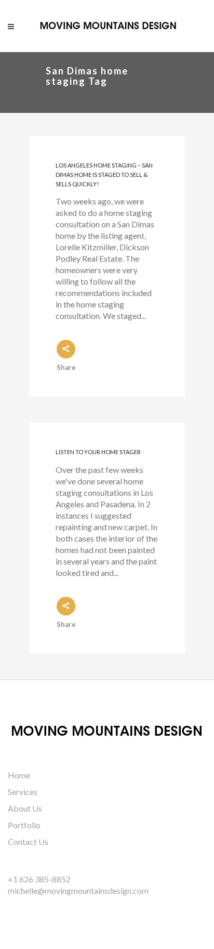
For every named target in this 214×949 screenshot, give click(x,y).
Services (22, 792)
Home (19, 775)
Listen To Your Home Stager (98, 451)
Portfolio (24, 825)
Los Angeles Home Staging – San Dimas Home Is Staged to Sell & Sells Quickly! (104, 175)
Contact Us (28, 842)
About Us (25, 808)
